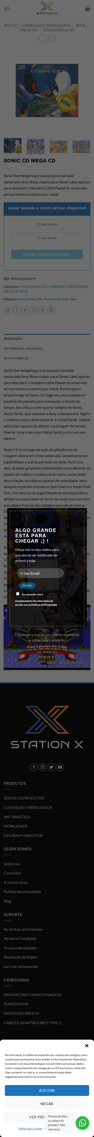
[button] (86, 1045)
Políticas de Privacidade (44, 604)
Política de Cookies (30, 1128)
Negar (46, 1103)
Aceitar (47, 1090)
